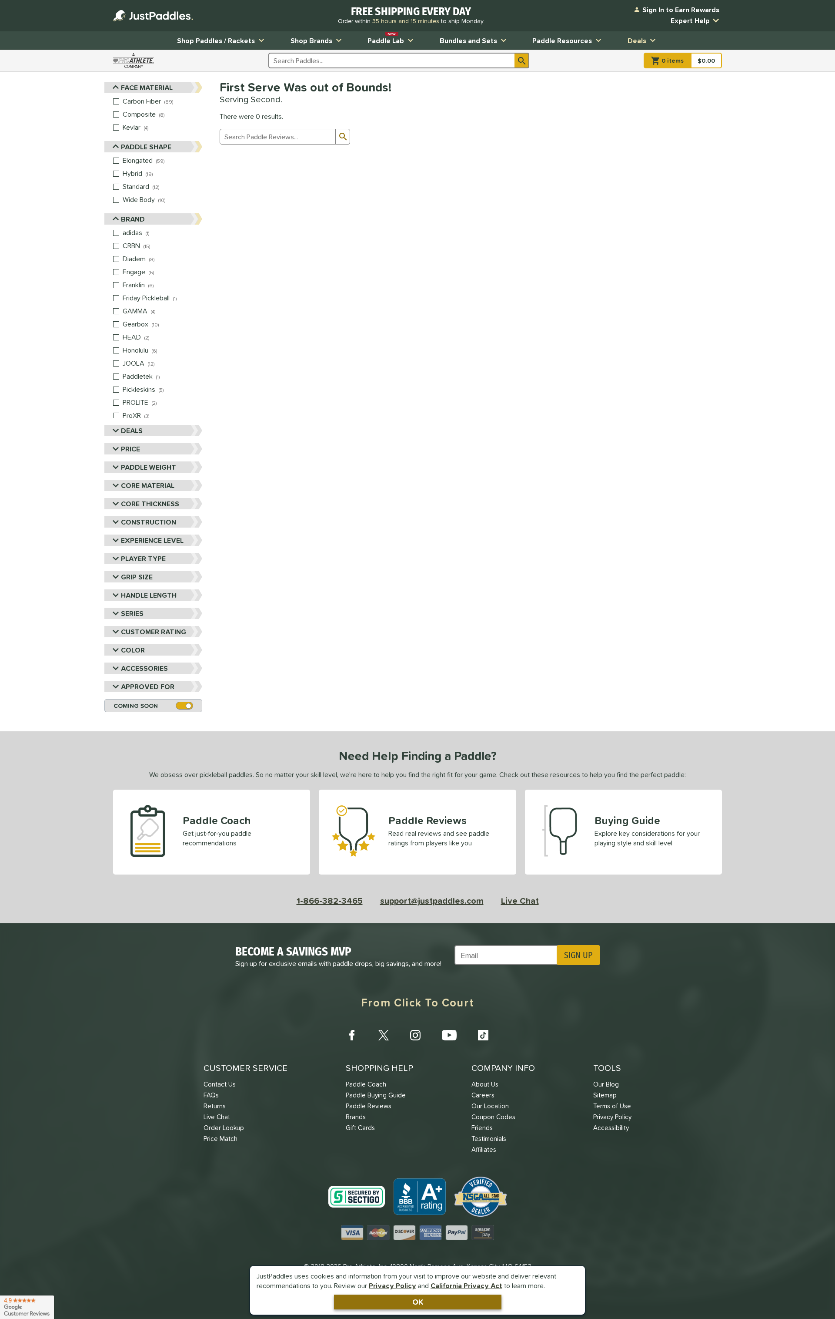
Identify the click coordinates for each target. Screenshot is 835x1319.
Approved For (147, 686)
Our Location (490, 1106)
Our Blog (606, 1084)
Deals (637, 40)
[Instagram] (415, 1035)
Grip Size (137, 577)
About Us (484, 1084)
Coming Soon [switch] (136, 705)
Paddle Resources (562, 40)
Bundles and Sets (468, 40)
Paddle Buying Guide (376, 1095)
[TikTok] (483, 1035)
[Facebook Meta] (352, 1035)
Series (132, 613)
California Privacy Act (466, 1285)
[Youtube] (449, 1035)
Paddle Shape (146, 146)
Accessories (144, 668)
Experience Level (152, 540)
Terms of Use (612, 1106)
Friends (482, 1128)
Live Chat (520, 900)
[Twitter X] (383, 1035)
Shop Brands (311, 40)
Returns (215, 1106)
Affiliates (483, 1149)
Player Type (143, 558)
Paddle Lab (385, 38)
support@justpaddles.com (432, 900)
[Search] (521, 60)
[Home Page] (153, 15)
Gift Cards (360, 1128)
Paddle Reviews (368, 1106)
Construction (148, 522)
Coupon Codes (493, 1117)
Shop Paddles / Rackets (216, 40)
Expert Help (690, 20)
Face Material (147, 87)
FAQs (211, 1095)
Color (133, 650)
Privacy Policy (392, 1285)
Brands (356, 1117)
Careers (482, 1095)
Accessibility (611, 1128)
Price (130, 449)
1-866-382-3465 (330, 900)
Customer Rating (153, 631)
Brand (133, 219)
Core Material (147, 485)
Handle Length (149, 595)
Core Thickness (150, 503)
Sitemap (605, 1095)
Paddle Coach (366, 1084)
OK (417, 1302)
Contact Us (220, 1084)
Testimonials (488, 1139)
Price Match (220, 1139)
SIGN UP (578, 955)
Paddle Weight (148, 467)
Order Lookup (224, 1128)
